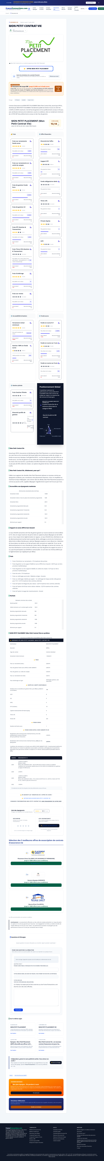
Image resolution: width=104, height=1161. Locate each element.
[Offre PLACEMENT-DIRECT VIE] (38, 853)
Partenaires (79, 1131)
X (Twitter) (17, 100)
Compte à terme (41, 8)
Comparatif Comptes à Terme (35, 1137)
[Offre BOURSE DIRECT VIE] (38, 897)
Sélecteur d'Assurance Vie (58, 1135)
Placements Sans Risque (34, 1133)
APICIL (11, 1075)
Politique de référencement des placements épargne (86, 1136)
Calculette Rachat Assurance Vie (60, 1133)
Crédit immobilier (57, 1140)
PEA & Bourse (63, 8)
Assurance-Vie (56, 8)
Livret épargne (35, 8)
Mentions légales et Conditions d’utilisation (86, 1129)
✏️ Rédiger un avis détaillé (49, 825)
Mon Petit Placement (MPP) (20, 1075)
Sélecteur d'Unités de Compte (59, 1137)
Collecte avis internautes (82, 1138)
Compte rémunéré (48, 8)
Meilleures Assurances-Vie (35, 1129)
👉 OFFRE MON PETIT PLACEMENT (36, 69)
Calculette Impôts (57, 1131)
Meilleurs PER (32, 1139)
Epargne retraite (70, 8)
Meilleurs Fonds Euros (34, 1131)
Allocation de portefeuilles (58, 1139)
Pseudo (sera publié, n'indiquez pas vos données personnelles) (31, 965)
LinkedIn (23, 100)
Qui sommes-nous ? (81, 1133)
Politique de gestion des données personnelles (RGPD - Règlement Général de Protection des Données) (87, 1141)
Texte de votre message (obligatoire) (24, 982)
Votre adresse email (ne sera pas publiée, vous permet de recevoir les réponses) (35, 973)
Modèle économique (81, 1144)
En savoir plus (36, 1092)
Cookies (78, 1148)
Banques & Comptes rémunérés (36, 1142)
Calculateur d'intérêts (57, 1129)
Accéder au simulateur (36, 1107)
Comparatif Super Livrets (34, 1135)
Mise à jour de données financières (84, 1146)
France (17, 8)
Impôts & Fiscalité (76, 8)
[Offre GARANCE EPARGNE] (38, 874)
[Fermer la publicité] (99, 3)
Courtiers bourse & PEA (34, 1140)
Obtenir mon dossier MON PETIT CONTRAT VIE (37, 798)
